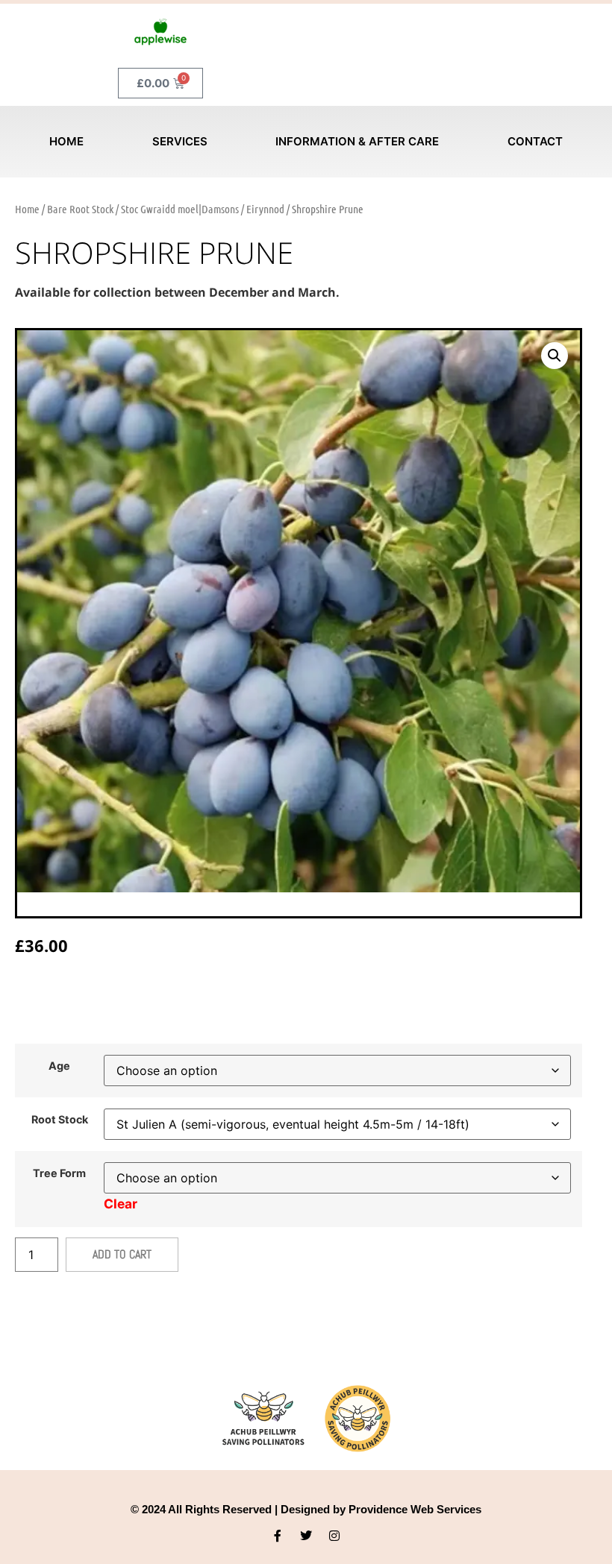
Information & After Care (357, 141)
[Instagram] (334, 1536)
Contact (535, 141)
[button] (554, 355)
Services (179, 141)
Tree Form (59, 1173)
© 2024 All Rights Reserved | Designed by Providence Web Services (306, 1509)
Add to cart (122, 1254)
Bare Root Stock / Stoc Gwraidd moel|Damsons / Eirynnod (165, 208)
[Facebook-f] (278, 1536)
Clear (120, 1203)
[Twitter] (306, 1536)
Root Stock (59, 1119)
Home (66, 141)
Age (59, 1066)
